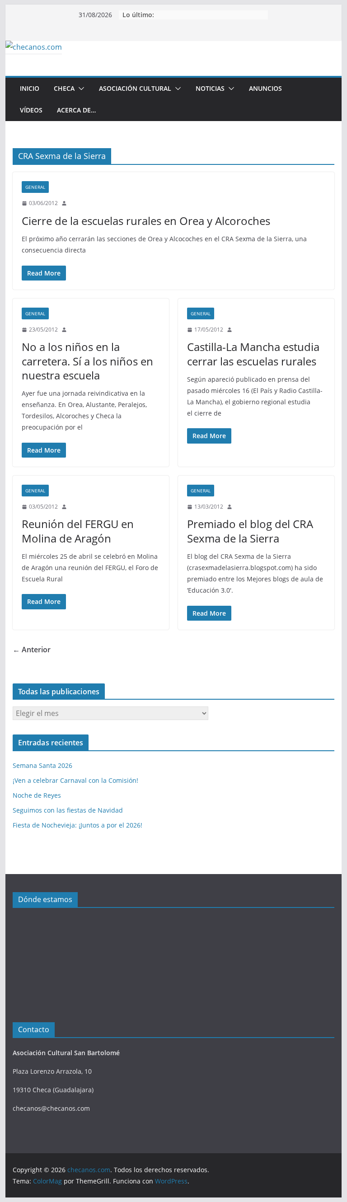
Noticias (210, 88)
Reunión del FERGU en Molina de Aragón (78, 530)
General (35, 187)
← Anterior (32, 650)
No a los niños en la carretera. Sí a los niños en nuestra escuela (87, 360)
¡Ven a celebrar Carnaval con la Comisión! (75, 780)
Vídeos (31, 110)
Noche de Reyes (37, 795)
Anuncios (265, 88)
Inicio (29, 88)
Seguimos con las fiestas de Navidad (68, 810)
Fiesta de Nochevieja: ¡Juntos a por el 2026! (77, 825)
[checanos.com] (33, 47)
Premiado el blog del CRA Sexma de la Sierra (250, 530)
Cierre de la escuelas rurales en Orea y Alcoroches (146, 220)
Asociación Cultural (135, 88)
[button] (79, 88)
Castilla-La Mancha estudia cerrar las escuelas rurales (253, 353)
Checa (64, 88)
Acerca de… (76, 110)
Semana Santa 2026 (42, 765)
